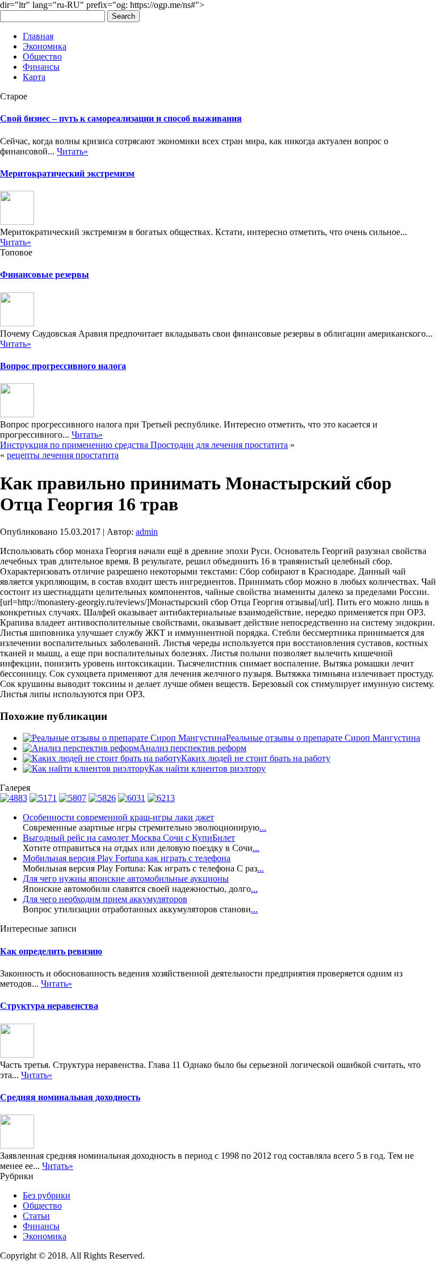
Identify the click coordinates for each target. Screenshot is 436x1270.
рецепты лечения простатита (63, 455)
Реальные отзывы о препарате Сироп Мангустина (323, 738)
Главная (38, 36)
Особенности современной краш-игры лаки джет (118, 817)
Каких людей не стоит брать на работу (255, 758)
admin (147, 531)
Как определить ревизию (51, 951)
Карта (34, 77)
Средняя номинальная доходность (70, 1097)
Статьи (36, 1216)
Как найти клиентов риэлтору (207, 768)
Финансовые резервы (44, 274)
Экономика (44, 46)
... (262, 827)
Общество (42, 56)
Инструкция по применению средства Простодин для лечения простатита (144, 445)
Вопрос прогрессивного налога (63, 366)
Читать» (72, 151)
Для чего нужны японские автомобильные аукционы (126, 878)
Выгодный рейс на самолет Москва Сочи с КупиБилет (129, 838)
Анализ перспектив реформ (192, 748)
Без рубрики (46, 1195)
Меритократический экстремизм (67, 173)
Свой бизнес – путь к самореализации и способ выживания (121, 118)
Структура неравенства (49, 1006)
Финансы (41, 67)
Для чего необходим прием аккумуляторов (105, 899)
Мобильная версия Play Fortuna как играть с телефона (126, 858)
